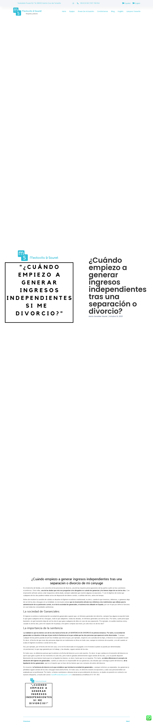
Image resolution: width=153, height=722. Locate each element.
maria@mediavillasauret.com (61, 674)
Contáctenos (102, 11)
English (120, 11)
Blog (113, 11)
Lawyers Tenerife (133, 11)
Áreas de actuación (86, 11)
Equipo (72, 11)
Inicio (64, 11)
